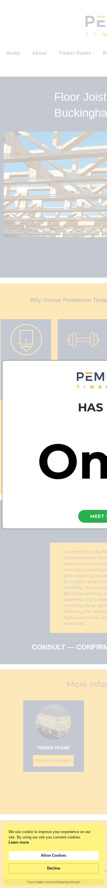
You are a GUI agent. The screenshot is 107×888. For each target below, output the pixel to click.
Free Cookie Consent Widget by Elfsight (53, 882)
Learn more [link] (19, 842)
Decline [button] (53, 868)
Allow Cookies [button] (53, 855)
